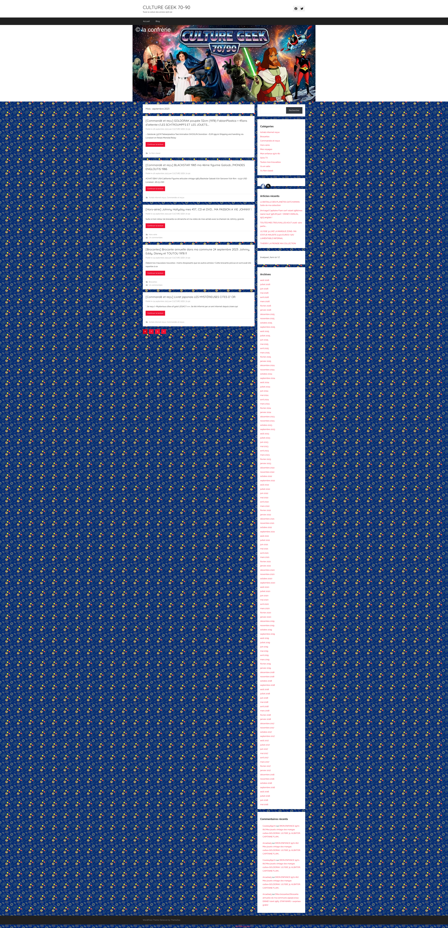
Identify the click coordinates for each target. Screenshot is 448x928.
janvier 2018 (265, 719)
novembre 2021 (267, 523)
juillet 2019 (265, 642)
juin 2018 (264, 698)
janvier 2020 (265, 617)
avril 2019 (264, 655)
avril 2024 (264, 399)
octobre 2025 (266, 323)
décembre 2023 (267, 416)
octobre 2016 (266, 783)
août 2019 (264, 638)
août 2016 (264, 791)
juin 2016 (264, 800)
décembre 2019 (267, 621)
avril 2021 (264, 553)
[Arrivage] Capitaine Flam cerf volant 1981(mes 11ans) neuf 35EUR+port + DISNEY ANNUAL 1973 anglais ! (281, 214)
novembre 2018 (267, 676)
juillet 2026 (265, 284)
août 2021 (264, 536)
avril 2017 (264, 757)
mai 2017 (264, 753)
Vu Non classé (154, 153)
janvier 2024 (265, 412)
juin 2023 (264, 442)
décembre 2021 (267, 519)
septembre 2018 (267, 685)
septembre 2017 (267, 736)
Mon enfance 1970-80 (270, 153)
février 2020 (265, 612)
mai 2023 (264, 446)
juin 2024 (264, 391)
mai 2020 (264, 600)
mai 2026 (264, 293)
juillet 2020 (265, 591)
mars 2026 (265, 301)
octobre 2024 (266, 374)
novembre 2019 (267, 625)
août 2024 (264, 382)
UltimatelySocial (242, 926)
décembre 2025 (267, 314)
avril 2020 (264, 604)
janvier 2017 (265, 770)
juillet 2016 (265, 796)
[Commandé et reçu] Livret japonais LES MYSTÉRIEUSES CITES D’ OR (190, 297)
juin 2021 (264, 544)
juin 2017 (264, 749)
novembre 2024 (267, 369)
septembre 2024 (267, 378)
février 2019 (265, 664)
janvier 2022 (265, 514)
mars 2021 (264, 557)
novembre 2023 (267, 421)
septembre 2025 (267, 327)
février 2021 (265, 561)
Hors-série (153, 234)
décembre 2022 (267, 468)
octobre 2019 (266, 629)
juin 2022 (264, 493)
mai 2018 (264, 702)
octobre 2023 (266, 425)
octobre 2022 (266, 476)
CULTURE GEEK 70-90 (166, 7)
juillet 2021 (265, 540)
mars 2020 (265, 608)
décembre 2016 (267, 774)
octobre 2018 (266, 681)
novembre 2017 (267, 727)
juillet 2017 (265, 745)
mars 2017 (264, 762)
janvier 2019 (265, 668)
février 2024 (265, 408)
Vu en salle (265, 166)
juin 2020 (264, 595)
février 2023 (265, 459)
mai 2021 (264, 548)
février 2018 (265, 715)
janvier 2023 (265, 463)
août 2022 (264, 485)
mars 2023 (265, 455)
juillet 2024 (265, 387)
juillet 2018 (265, 693)
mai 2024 (264, 395)
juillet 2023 (265, 438)
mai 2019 (264, 651)
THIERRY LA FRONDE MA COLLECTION (278, 243)
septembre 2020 (267, 583)
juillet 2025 (265, 335)
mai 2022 (264, 497)
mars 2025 (265, 352)
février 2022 (265, 510)
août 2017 (264, 740)
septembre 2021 (267, 531)
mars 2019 (264, 659)
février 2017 (265, 766)
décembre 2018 (267, 672)
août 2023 (264, 433)
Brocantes (153, 282)
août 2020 (264, 587)
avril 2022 (264, 502)
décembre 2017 (267, 723)
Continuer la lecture (155, 144)
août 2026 (264, 280)
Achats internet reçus (157, 197)
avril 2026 (264, 297)
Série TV (264, 158)
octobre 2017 (266, 732)
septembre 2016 (267, 787)
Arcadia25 (267, 843)
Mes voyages (266, 149)
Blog (158, 21)
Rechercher (294, 110)
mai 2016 (264, 804)
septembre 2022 (267, 480)
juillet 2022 (265, 489)
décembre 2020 (267, 570)
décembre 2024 (267, 365)
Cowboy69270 (269, 826)
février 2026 (265, 306)
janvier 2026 (265, 310)
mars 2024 (265, 404)
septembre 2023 (267, 429)
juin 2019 (264, 647)
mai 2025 (264, 344)
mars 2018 (264, 710)
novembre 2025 (267, 318)
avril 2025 (264, 348)
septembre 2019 (267, 634)
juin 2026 (264, 289)
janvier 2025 (265, 361)
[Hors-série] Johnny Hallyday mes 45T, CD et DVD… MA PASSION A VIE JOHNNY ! (198, 209)
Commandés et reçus (175, 197)
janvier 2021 (265, 566)
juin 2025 (264, 340)
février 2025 (265, 357)
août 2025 (264, 331)
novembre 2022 (267, 472)
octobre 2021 (266, 527)
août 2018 (264, 689)
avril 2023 (264, 450)
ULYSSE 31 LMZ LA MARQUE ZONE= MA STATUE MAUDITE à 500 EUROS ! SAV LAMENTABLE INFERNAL (278, 234)
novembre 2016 (267, 779)
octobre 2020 (266, 578)
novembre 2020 (267, 574)
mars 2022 (265, 506)
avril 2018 (264, 706)
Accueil (146, 21)
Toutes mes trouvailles (270, 162)
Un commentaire (156, 238)
